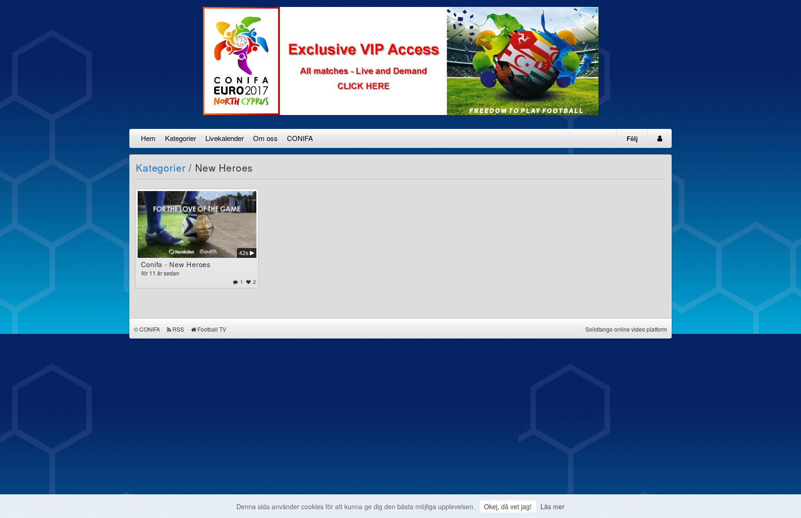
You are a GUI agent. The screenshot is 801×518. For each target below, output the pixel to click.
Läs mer (552, 506)
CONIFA (300, 138)
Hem (148, 138)
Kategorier (180, 138)
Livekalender (224, 138)
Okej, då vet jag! (508, 506)
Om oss (265, 138)
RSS (178, 329)
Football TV (211, 329)
